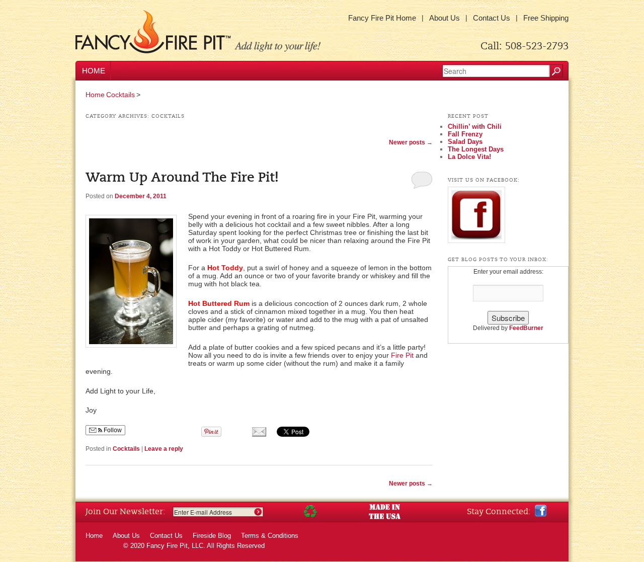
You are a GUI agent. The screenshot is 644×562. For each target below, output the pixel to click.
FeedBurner (526, 328)
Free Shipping (546, 18)
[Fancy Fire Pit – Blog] (197, 32)
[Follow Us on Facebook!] (540, 510)
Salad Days (465, 141)
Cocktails (120, 95)
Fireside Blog (212, 535)
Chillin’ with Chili (475, 126)
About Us (444, 18)
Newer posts (411, 142)
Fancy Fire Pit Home (382, 18)
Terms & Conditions (269, 535)
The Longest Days (476, 149)
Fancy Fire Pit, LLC (174, 545)
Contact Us (491, 18)
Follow (112, 430)
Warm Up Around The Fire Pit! (182, 178)
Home (93, 70)
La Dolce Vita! (469, 156)
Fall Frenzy (465, 134)
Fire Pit (402, 355)
